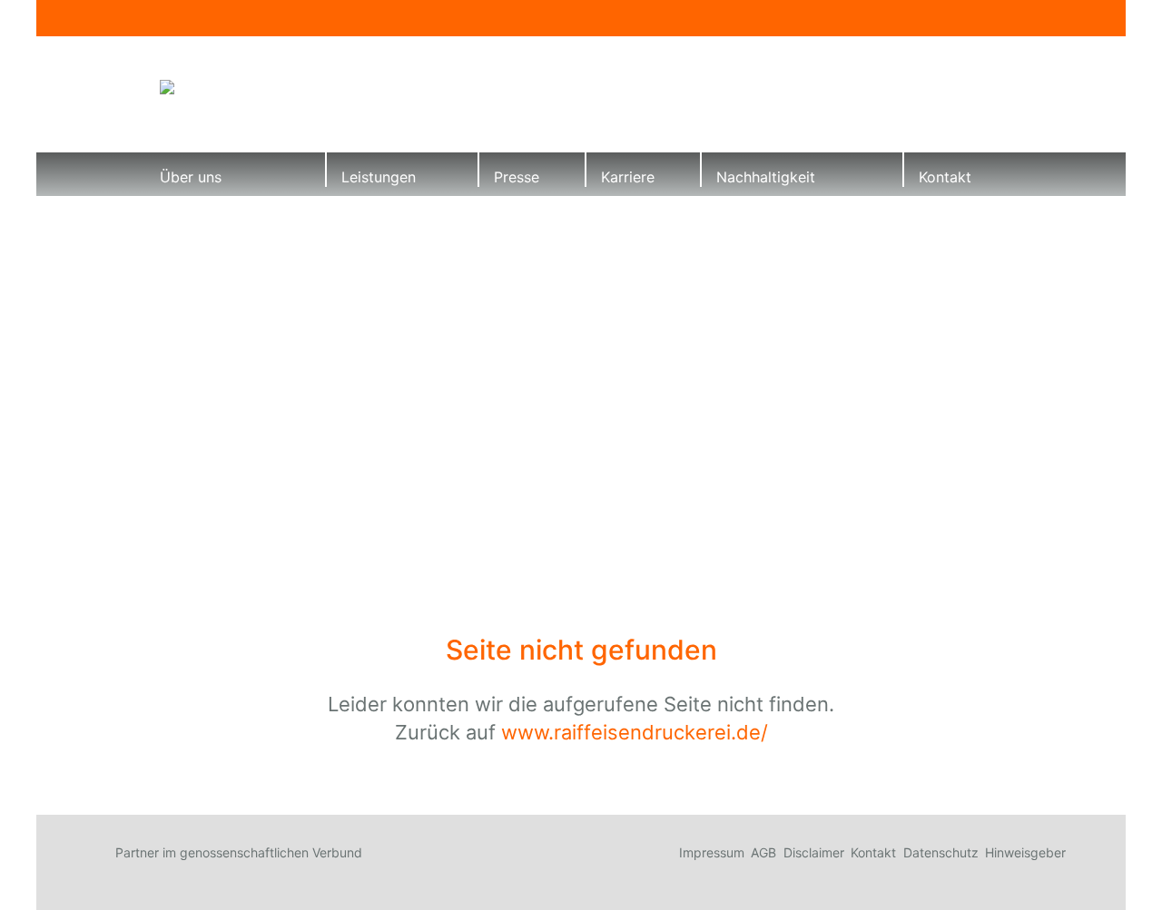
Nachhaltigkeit (765, 177)
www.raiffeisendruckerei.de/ (634, 732)
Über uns (191, 177)
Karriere (628, 177)
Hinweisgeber (1025, 852)
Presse (516, 177)
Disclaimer (813, 852)
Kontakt (945, 177)
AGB (763, 852)
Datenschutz (941, 852)
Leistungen (378, 177)
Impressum (711, 852)
